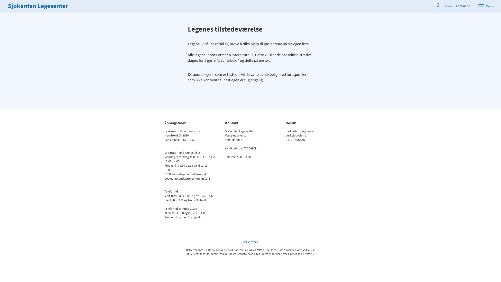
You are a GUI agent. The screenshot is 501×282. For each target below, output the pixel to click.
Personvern (250, 242)
